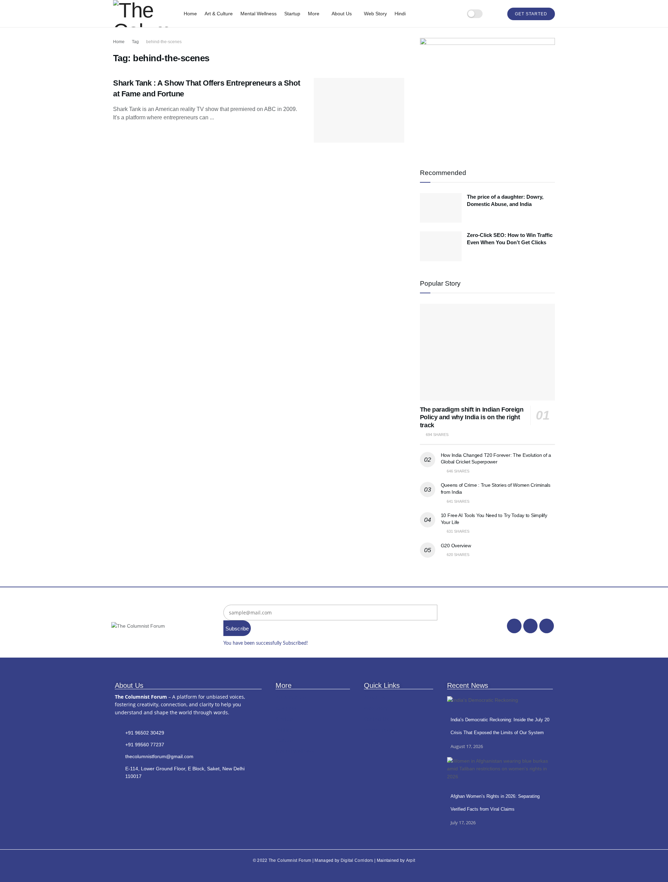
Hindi (400, 13)
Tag (135, 41)
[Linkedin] (546, 626)
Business (286, 708)
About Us (342, 13)
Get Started (531, 13)
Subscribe (237, 628)
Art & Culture (219, 13)
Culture (284, 740)
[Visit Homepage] (143, 13)
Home (190, 13)
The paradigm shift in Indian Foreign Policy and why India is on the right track (472, 417)
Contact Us (376, 719)
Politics (284, 729)
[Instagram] (530, 626)
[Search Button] (495, 13)
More (313, 13)
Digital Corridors (357, 860)
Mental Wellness (258, 13)
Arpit (410, 860)
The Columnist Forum (290, 860)
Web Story (375, 13)
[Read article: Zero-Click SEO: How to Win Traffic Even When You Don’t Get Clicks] (441, 246)
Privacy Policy (379, 729)
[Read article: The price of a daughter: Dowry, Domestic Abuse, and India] (441, 208)
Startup (292, 13)
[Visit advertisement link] (487, 94)
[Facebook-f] (514, 626)
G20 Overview (456, 545)
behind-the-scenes (164, 41)
